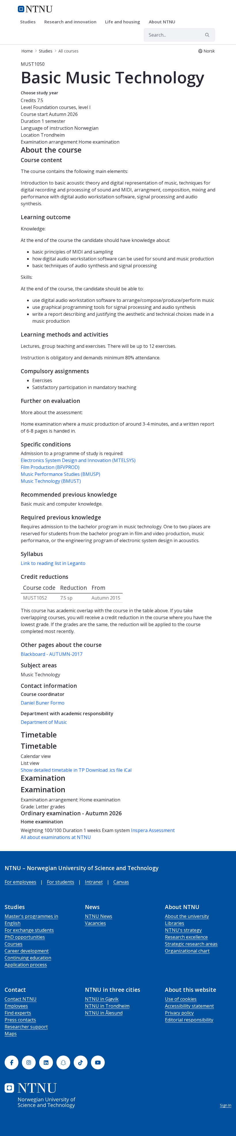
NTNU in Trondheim (107, 1006)
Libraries (174, 923)
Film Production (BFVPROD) (50, 467)
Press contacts (20, 1020)
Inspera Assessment (153, 830)
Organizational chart (187, 951)
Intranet (94, 882)
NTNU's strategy (183, 930)
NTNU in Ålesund (104, 1013)
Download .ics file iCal (109, 770)
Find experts (18, 1013)
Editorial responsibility (189, 1020)
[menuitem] (30, 22)
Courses (13, 944)
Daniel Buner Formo (42, 703)
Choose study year (39, 92)
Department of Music (44, 722)
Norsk (209, 51)
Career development (27, 951)
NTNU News (98, 916)
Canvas (121, 882)
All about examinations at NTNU (56, 837)
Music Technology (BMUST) (51, 481)
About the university (187, 916)
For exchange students (29, 930)
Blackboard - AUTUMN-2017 (51, 654)
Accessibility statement (189, 1006)
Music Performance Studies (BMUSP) (60, 474)
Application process (26, 965)
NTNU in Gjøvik (102, 999)
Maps (11, 1033)
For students (60, 882)
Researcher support (26, 1027)
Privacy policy (179, 1013)
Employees (16, 1006)
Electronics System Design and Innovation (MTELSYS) (78, 460)
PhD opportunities (25, 937)
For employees (20, 882)
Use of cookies (181, 999)
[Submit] (208, 35)
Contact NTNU (21, 999)
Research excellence (186, 937)
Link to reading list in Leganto (53, 563)
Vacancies (95, 923)
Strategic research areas (191, 944)
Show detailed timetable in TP (53, 770)
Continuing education (28, 958)
